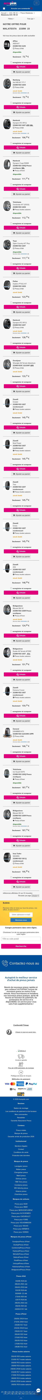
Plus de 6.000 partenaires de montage (21, 1068)
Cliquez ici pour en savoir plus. (25, 1032)
